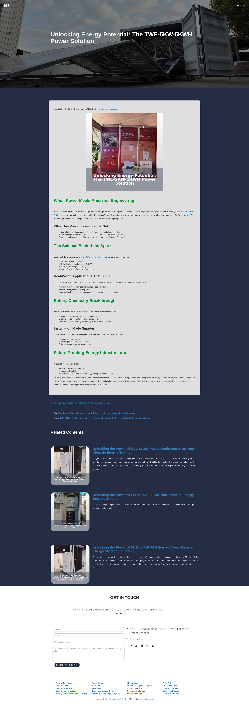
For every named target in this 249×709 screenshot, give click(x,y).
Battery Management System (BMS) (71, 693)
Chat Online (137, 639)
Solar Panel (96, 688)
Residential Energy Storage (103, 691)
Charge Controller (170, 688)
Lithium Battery (134, 683)
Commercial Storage (136, 691)
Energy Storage (98, 683)
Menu (240, 5)
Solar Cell (167, 683)
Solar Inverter (62, 685)
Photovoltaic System (65, 683)
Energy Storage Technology (106, 109)
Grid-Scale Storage (64, 688)
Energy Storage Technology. (119, 699)
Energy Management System (139, 685)
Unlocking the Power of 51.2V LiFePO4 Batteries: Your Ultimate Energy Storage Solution (143, 549)
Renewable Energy (135, 693)
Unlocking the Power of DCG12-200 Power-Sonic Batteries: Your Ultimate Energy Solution (143, 450)
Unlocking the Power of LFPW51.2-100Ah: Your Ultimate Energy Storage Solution (143, 497)
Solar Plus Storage (171, 691)
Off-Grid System (170, 685)
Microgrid (95, 685)
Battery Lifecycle (134, 688)
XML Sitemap (149, 699)
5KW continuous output (96, 257)
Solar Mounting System (66, 691)
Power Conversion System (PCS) (105, 693)
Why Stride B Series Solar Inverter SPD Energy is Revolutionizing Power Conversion (97, 413)
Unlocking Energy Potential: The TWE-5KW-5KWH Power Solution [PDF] (80, 402)
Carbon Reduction (171, 693)
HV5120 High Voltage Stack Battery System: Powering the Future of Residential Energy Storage (104, 418)
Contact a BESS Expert (67, 665)
